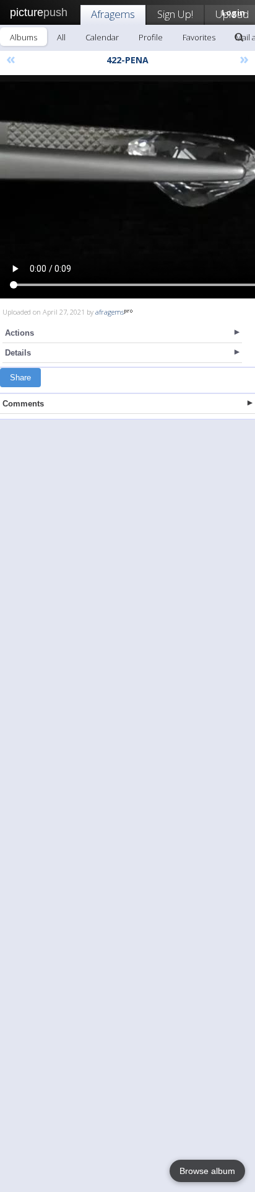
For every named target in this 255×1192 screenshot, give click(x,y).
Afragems (113, 14)
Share (20, 377)
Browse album (207, 1171)
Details (18, 352)
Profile (151, 37)
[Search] (239, 37)
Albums (23, 37)
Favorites (199, 37)
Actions (19, 333)
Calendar (102, 37)
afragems (109, 311)
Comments (23, 403)
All (61, 37)
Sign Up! (175, 14)
